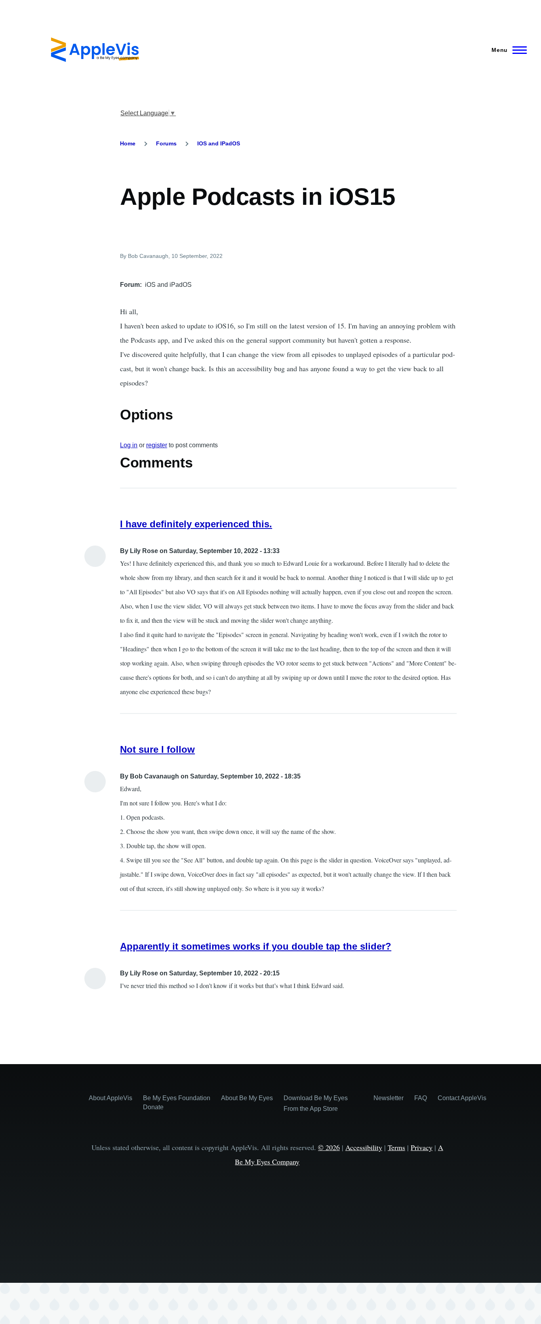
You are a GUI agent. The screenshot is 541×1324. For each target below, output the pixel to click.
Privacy (421, 1147)
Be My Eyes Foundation (176, 1098)
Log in (128, 445)
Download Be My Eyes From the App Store (316, 1103)
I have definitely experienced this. (196, 524)
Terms (396, 1147)
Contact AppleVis (462, 1098)
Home (127, 143)
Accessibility (363, 1147)
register (156, 445)
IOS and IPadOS (218, 143)
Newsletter (388, 1098)
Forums (166, 143)
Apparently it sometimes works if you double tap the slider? (255, 946)
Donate (153, 1107)
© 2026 (329, 1147)
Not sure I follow (157, 749)
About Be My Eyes (247, 1098)
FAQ (420, 1098)
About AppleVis (110, 1098)
